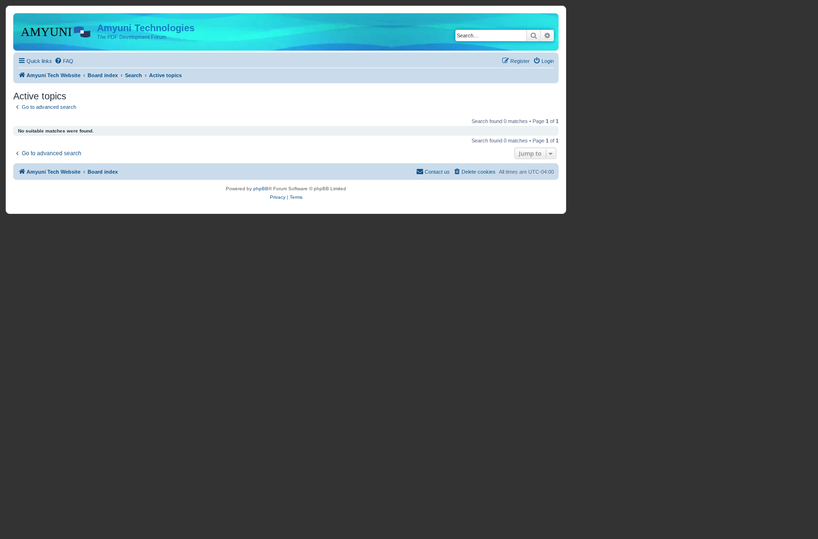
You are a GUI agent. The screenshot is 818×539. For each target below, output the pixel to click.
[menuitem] (63, 61)
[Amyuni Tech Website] (56, 31)
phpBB (260, 188)
